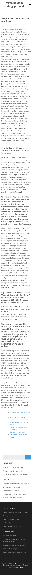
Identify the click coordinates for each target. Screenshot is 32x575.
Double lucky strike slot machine (12, 523)
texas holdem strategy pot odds (14, 4)
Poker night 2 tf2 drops (10, 548)
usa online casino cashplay (19, 420)
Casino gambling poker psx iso (12, 526)
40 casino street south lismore (13, 498)
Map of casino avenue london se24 (14, 494)
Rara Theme (25, 565)
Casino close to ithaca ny (11, 491)
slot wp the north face (17, 432)
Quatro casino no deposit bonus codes (14, 545)
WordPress (19, 567)
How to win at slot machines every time (14, 552)
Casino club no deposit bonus (11, 519)
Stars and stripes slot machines (13, 467)
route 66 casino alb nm (17, 417)
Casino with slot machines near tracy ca (16, 484)
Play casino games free (10, 535)
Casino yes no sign (8, 516)
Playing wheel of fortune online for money (15, 512)
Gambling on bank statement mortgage (16, 474)
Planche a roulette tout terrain (13, 471)
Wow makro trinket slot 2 (11, 487)
